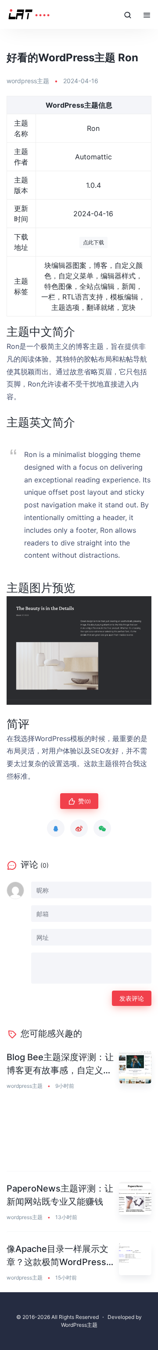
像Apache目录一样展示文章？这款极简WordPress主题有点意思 (61, 1256)
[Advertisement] (79, 1135)
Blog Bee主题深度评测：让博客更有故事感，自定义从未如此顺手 (60, 1064)
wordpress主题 (28, 80)
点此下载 (93, 242)
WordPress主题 (79, 1325)
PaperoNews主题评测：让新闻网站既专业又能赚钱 (60, 1195)
